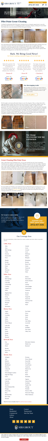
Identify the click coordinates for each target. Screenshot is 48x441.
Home (11, 409)
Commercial (13, 413)
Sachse (26, 266)
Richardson (27, 260)
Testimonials (28, 411)
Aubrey (6, 313)
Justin (26, 317)
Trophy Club (28, 385)
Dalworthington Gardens (10, 372)
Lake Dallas (28, 321)
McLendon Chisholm (30, 342)
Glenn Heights (28, 286)
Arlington (7, 357)
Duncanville (28, 278)
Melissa (27, 255)
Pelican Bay (7, 390)
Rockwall (27, 346)
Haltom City (28, 368)
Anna (6, 248)
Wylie (26, 272)
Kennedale (27, 376)
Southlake (27, 327)
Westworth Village (29, 392)
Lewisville (7, 300)
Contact (26, 409)
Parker (6, 266)
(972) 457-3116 (34, 5)
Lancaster (7, 298)
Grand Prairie (28, 288)
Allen (6, 246)
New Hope (7, 264)
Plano (6, 268)
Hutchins (7, 294)
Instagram (13, 421)
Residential (13, 411)
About (11, 417)
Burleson (7, 367)
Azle (6, 359)
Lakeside (7, 381)
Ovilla (6, 304)
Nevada (6, 262)
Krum (26, 319)
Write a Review (43, 4)
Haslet (26, 315)
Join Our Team (28, 413)
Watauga (27, 387)
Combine (7, 286)
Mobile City (28, 344)
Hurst (26, 372)
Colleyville (7, 368)
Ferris (26, 282)
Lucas (26, 252)
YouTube (25, 421)
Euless (6, 376)
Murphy (7, 260)
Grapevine (27, 290)
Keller (26, 374)
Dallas (6, 290)
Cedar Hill (7, 282)
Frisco (6, 257)
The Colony (28, 329)
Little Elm (7, 325)
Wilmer (27, 302)
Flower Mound (8, 323)
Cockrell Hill (8, 284)
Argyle (6, 311)
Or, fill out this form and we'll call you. (37, 226)
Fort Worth (27, 311)
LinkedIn (29, 421)
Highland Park (8, 293)
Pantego (7, 388)
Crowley (7, 370)
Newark (7, 385)
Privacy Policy (39, 434)
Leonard (27, 250)
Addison (7, 276)
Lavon (26, 248)
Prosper (6, 272)
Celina (6, 252)
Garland (27, 246)
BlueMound (7, 365)
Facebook (17, 421)
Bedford (7, 361)
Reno (6, 392)
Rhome (6, 335)
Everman (27, 357)
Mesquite (27, 257)
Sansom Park (28, 381)
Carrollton (7, 280)
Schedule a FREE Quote (37, 2)
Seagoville (27, 296)
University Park (28, 300)
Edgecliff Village (9, 374)
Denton (6, 321)
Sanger (26, 325)
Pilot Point (7, 327)
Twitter (21, 421)
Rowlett (27, 262)
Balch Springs (8, 250)
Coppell (7, 288)
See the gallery (31, 94)
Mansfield (7, 383)
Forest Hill (27, 361)
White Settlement (29, 394)
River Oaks (7, 396)
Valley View (28, 331)
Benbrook (7, 363)
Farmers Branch (28, 280)
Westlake (27, 388)
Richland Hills (8, 394)
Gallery (12, 415)
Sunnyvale (27, 268)
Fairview (7, 253)
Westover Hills (28, 390)
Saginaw (27, 379)
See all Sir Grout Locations (25, 401)
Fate (6, 342)
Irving (6, 296)
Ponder (6, 331)
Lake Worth (7, 379)
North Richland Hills (9, 387)
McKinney (27, 253)
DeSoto (27, 276)
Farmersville (8, 255)
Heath (6, 346)
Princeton (7, 270)
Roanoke (7, 337)
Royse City (27, 264)
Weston (27, 270)
